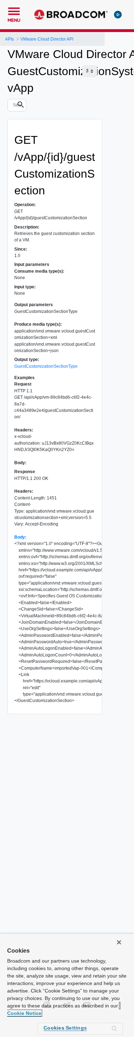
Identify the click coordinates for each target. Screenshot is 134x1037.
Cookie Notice (24, 1013)
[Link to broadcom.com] (71, 14)
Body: (20, 537)
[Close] (119, 942)
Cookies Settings (65, 1028)
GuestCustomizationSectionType (46, 366)
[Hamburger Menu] (14, 10)
